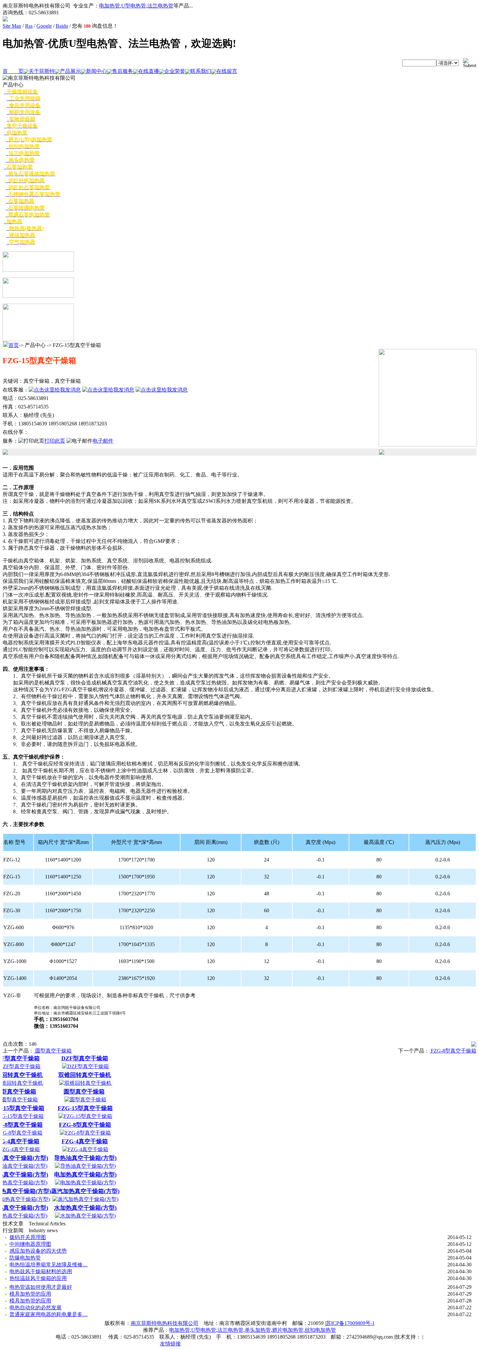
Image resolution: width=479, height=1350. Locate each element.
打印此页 (54, 441)
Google (44, 26)
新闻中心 (96, 71)
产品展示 (70, 71)
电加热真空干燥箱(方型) (80, 1174)
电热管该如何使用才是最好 (40, 1287)
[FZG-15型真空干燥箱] (427, 445)
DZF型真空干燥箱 (79, 1058)
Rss (29, 26)
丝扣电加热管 (320, 1330)
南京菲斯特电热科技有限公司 (164, 1323)
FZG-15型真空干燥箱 (80, 1108)
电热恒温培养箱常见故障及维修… (48, 1264)
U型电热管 (133, 5)
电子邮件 (103, 441)
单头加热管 (258, 1330)
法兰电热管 (160, 5)
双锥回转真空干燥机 (79, 1075)
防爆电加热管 (25, 1257)
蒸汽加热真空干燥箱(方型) (80, 1191)
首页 (13, 345)
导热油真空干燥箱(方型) (80, 1158)
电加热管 (109, 5)
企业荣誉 (174, 71)
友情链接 (170, 1343)
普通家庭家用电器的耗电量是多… (48, 1314)
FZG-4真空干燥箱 (79, 1141)
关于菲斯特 (42, 71)
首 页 (13, 71)
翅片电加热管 (287, 1330)
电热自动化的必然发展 (35, 1307)
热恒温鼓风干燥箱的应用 (38, 1278)
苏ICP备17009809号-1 (350, 1323)
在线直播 (148, 71)
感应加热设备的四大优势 (38, 1251)
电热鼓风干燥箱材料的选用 (40, 1271)
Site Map (12, 26)
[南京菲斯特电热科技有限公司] (5, 19)
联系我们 (200, 71)
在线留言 (226, 71)
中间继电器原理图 (30, 1244)
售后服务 (122, 71)
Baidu (62, 26)
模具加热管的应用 (30, 1294)
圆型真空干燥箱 (53, 1051)
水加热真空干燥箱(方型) (80, 1208)
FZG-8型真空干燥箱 (452, 1051)
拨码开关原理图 (27, 1237)
